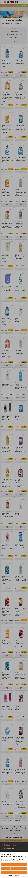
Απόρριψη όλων (14, 868)
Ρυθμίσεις (14, 865)
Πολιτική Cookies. (16, 860)
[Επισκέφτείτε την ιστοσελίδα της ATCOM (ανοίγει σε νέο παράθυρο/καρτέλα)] (14, 875)
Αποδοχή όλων (14, 872)
